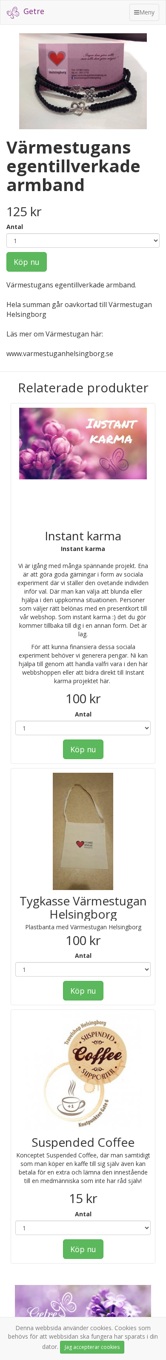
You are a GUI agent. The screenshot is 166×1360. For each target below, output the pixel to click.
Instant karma (83, 536)
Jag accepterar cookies (92, 1347)
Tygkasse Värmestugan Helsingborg (83, 907)
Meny (146, 14)
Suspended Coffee (83, 1142)
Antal (14, 227)
